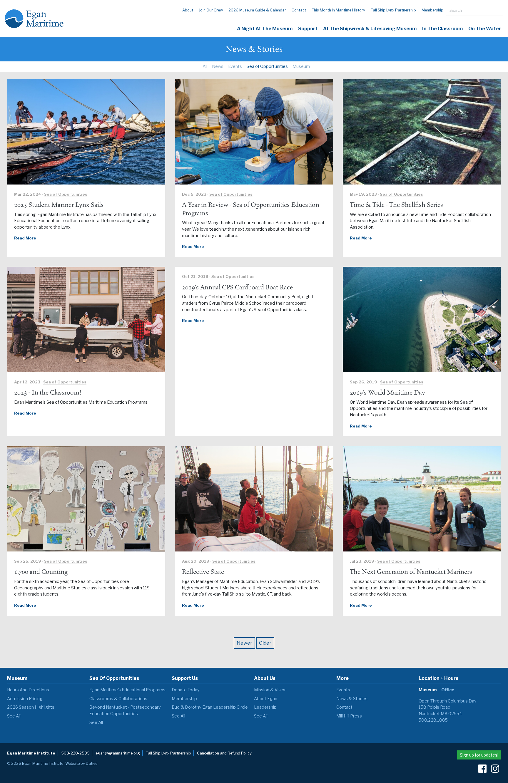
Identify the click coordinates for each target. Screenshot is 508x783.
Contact (299, 10)
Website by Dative (81, 763)
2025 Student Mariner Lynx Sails (58, 205)
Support (307, 28)
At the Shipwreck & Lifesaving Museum (370, 28)
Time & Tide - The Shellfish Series (396, 205)
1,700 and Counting (41, 572)
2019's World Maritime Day (387, 392)
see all (14, 716)
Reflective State (203, 572)
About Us (264, 678)
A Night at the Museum (265, 28)
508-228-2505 (75, 753)
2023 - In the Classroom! (47, 392)
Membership (432, 10)
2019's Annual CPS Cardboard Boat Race (237, 287)
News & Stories (351, 698)
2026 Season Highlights (30, 707)
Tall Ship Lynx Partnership (393, 10)
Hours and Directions (28, 690)
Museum (301, 66)
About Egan (265, 698)
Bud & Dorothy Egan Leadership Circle (210, 707)
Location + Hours (438, 678)
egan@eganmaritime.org (118, 753)
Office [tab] (447, 690)
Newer (244, 643)
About (187, 10)
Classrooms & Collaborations (118, 698)
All (205, 66)
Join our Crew (211, 10)
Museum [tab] (428, 690)
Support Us (185, 678)
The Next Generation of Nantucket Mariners (411, 572)
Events (235, 66)
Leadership (265, 707)
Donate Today (186, 690)
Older (265, 643)
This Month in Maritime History (338, 10)
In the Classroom (442, 28)
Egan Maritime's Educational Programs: (127, 690)
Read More (25, 238)
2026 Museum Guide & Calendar (257, 10)
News (217, 66)
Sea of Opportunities (267, 66)
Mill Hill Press (349, 716)
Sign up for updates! (479, 754)
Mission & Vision (270, 690)
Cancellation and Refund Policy (224, 753)
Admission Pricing (24, 698)
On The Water (484, 28)
